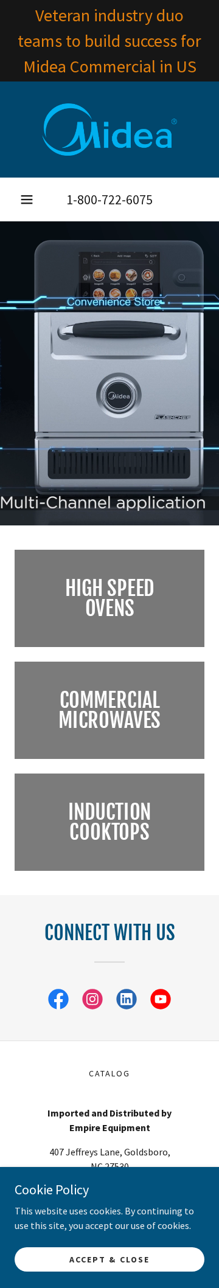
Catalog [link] (109, 1073)
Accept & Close (109, 1258)
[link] (109, 129)
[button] (27, 199)
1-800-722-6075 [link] (109, 199)
